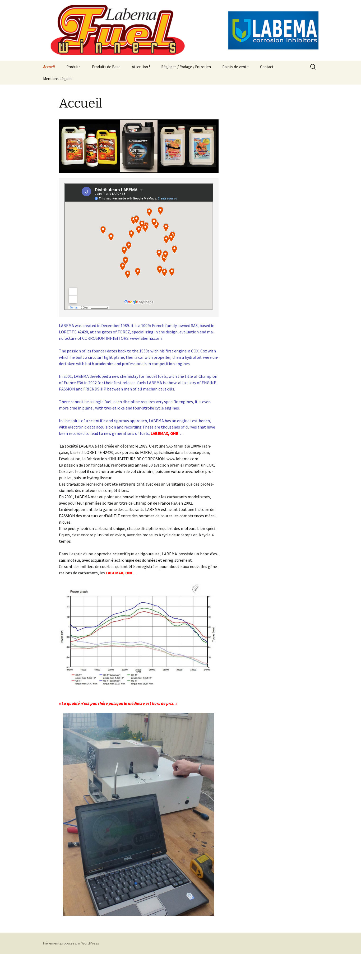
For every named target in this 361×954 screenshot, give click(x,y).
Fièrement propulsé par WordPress (71, 943)
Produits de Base (106, 66)
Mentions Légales (57, 78)
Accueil (49, 66)
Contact (267, 66)
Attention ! (141, 66)
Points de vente (235, 66)
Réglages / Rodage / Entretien (186, 66)
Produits (73, 66)
